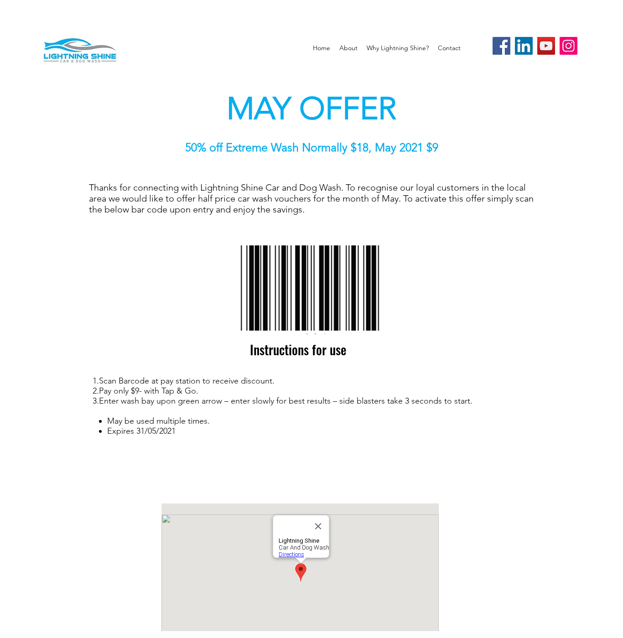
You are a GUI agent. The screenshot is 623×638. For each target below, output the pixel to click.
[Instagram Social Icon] (568, 46)
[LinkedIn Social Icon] (524, 46)
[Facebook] (501, 46)
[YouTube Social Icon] (546, 46)
